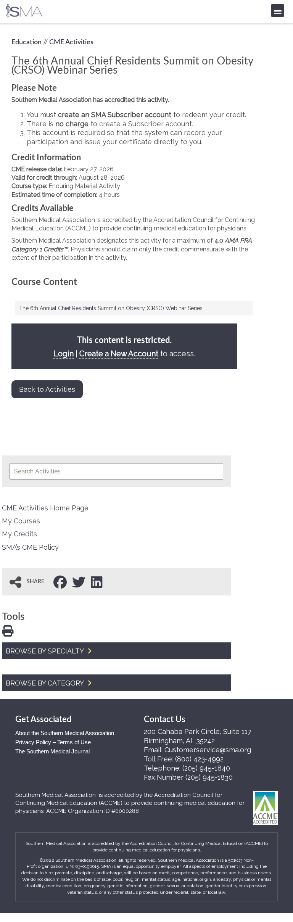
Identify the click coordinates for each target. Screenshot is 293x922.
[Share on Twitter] (78, 581)
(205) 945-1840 (206, 768)
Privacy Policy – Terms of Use (53, 742)
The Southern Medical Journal (52, 751)
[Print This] (7, 630)
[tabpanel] (133, 172)
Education (26, 42)
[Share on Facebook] (60, 581)
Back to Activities (47, 389)
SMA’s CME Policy (30, 547)
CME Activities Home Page (45, 508)
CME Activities (71, 42)
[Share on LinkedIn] (97, 581)
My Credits (19, 534)
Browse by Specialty (45, 651)
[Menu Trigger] (277, 10)
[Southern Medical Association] (24, 9)
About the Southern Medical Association (64, 733)
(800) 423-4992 (199, 759)
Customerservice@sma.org (207, 750)
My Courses (21, 521)
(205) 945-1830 (209, 777)
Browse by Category (45, 683)
